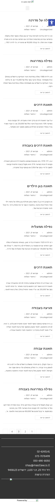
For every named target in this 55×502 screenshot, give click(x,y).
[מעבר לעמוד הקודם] (38, 431)
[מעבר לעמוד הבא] (5, 431)
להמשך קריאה (42, 48)
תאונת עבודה (43, 348)
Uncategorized (46, 29)
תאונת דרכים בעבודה (37, 145)
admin (49, 26)
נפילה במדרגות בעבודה (35, 389)
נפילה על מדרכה (40, 20)
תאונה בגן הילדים (39, 186)
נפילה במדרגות (41, 61)
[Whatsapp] (17, 489)
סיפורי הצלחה (29, 29)
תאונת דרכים (43, 104)
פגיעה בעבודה (42, 308)
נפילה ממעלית (41, 226)
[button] (51, 22)
